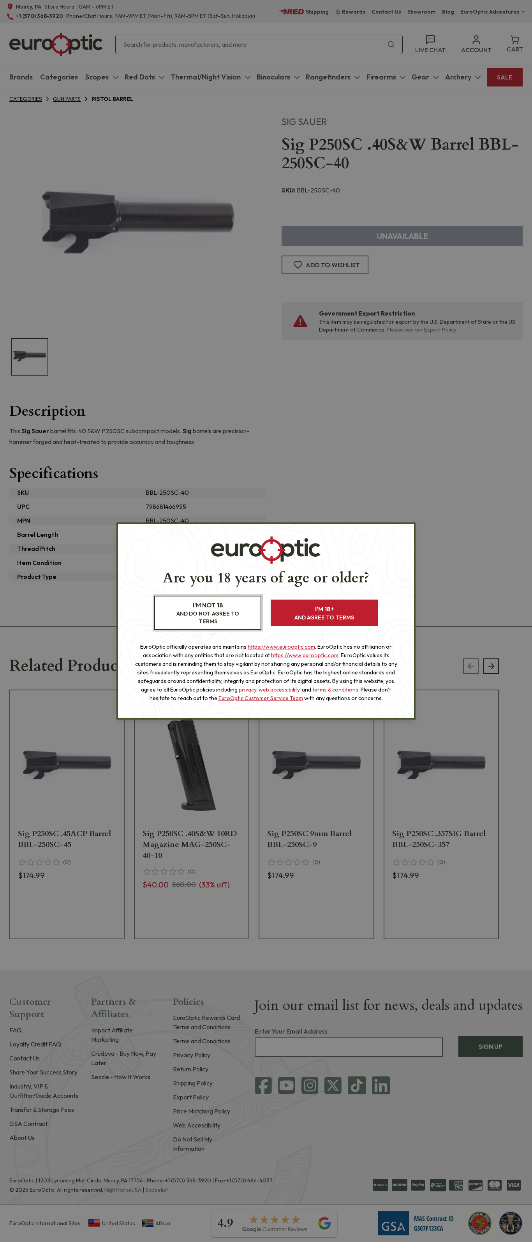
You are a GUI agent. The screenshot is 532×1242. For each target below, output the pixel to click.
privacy (247, 689)
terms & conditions (335, 689)
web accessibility (279, 689)
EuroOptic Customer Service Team (260, 698)
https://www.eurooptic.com (281, 646)
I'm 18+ (324, 613)
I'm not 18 (207, 613)
